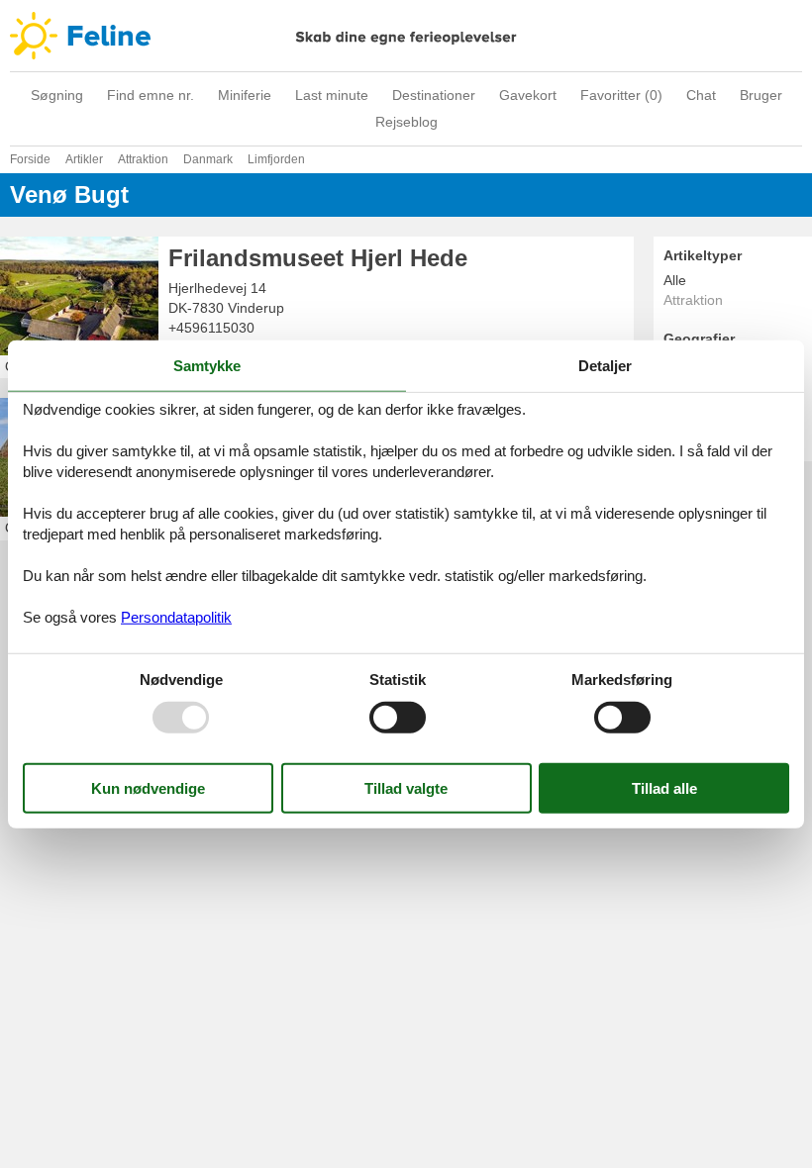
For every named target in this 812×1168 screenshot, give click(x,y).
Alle (674, 280)
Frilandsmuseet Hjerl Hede (317, 257)
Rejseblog (406, 122)
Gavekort (528, 95)
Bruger (761, 95)
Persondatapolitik (176, 616)
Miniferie (244, 95)
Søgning (57, 95)
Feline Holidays (406, 35)
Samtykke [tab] (207, 365)
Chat (701, 95)
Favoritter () (621, 95)
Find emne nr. (150, 95)
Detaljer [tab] (605, 365)
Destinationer (433, 95)
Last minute (331, 95)
